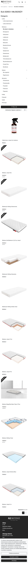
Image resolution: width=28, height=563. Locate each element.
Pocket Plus (6, 64)
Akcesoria (4, 78)
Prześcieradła (6, 83)
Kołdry (3, 94)
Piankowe (5, 48)
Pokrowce (5, 88)
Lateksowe (5, 37)
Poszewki (5, 86)
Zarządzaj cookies (14, 557)
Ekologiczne (6, 31)
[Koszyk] (22, 2)
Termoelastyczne (7, 58)
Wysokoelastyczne (7, 61)
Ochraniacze (6, 80)
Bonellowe (5, 67)
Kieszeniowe (6, 53)
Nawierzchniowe (7, 45)
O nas (3, 524)
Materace (11, 6)
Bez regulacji (6, 72)
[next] (25, 513)
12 (24, 110)
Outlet (3, 100)
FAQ (3, 537)
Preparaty (5, 91)
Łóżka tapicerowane (8, 21)
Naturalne (5, 42)
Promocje (4, 102)
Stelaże (3, 70)
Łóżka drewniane (7, 23)
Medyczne (5, 40)
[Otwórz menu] (25, 2)
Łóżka (3, 18)
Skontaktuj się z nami (7, 535)
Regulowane (6, 75)
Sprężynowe (6, 50)
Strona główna (4, 6)
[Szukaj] (19, 2)
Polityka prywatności (14, 553)
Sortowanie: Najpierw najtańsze (13, 110)
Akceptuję (14, 560)
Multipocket (6, 56)
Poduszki (4, 97)
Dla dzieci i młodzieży (8, 29)
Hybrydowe (5, 34)
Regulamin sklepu (6, 526)
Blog (3, 530)
